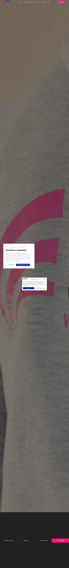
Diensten (38, 2)
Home (7, 247)
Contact (49, 2)
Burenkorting (44, 2)
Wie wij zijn (20, 2)
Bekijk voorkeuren (40, 288)
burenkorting (11, 258)
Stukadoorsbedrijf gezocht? (29, 2)
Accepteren (29, 288)
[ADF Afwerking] (25, 279)
